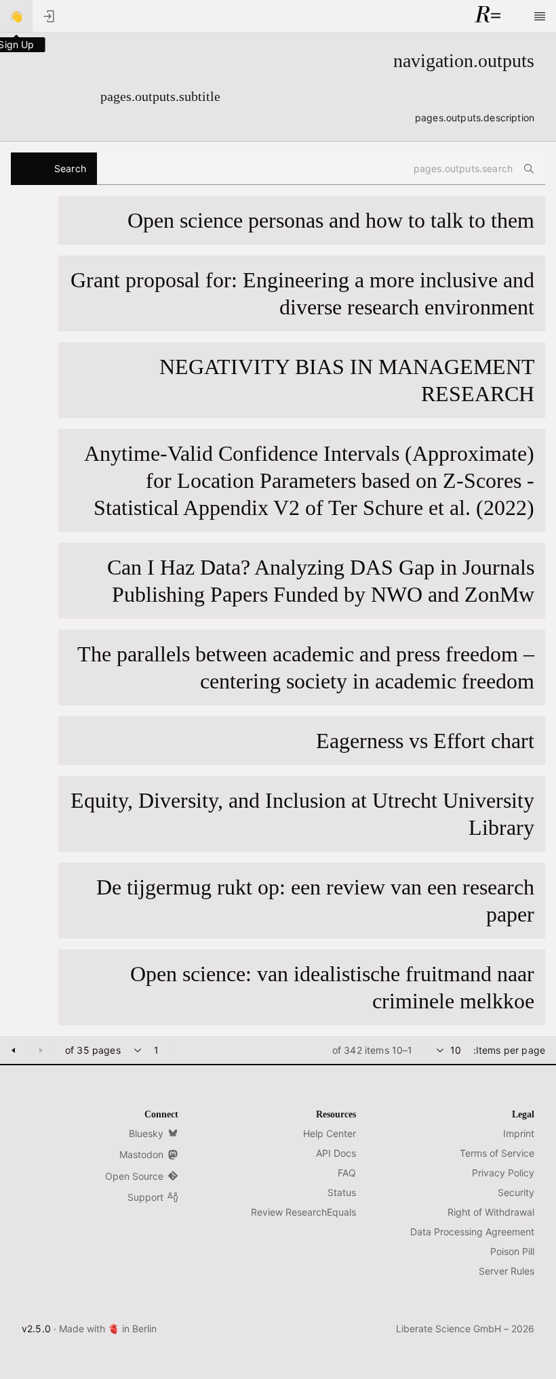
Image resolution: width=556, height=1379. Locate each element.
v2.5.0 (36, 1328)
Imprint (518, 1133)
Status (341, 1192)
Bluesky (146, 1133)
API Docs (336, 1153)
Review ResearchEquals (303, 1212)
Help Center (329, 1133)
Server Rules (506, 1271)
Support (145, 1197)
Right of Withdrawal (491, 1212)
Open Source (134, 1176)
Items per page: (509, 1050)
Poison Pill (512, 1251)
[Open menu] (539, 16)
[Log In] (49, 16)
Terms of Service (497, 1153)
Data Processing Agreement (472, 1231)
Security (516, 1192)
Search (70, 168)
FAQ (347, 1172)
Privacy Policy (503, 1172)
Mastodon (141, 1154)
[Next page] (13, 1050)
